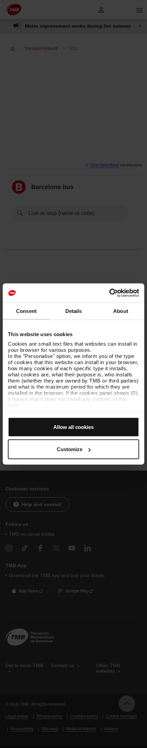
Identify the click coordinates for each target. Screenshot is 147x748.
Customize (69, 449)
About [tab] (120, 311)
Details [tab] (73, 311)
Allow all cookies (73, 427)
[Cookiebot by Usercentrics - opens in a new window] (109, 293)
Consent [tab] (26, 311)
